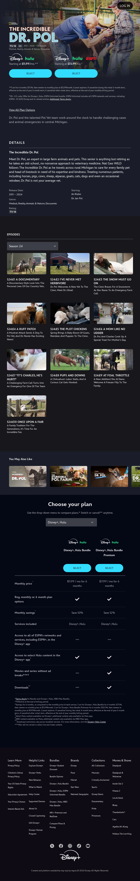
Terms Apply (21, 699)
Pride (94, 808)
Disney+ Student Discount (57, 767)
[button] (38, 760)
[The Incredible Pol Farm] (68, 476)
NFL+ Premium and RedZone (58, 814)
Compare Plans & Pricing (57, 825)
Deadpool (117, 765)
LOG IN (125, 5)
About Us (33, 808)
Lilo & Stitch (118, 798)
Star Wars (75, 787)
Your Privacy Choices (16, 802)
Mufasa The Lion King (122, 834)
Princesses (96, 816)
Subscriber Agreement (17, 794)
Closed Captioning (37, 816)
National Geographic (80, 794)
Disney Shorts (97, 794)
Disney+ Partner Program (36, 832)
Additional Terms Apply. (60, 99)
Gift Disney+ (34, 823)
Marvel (74, 780)
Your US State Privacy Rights (17, 786)
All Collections (98, 765)
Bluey (115, 805)
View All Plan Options (22, 110)
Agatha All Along (120, 826)
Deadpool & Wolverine (118, 775)
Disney (73, 765)
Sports (94, 787)
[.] (52, 846)
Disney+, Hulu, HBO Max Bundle (58, 804)
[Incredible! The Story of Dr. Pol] (27, 476)
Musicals (95, 773)
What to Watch (35, 787)
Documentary (97, 801)
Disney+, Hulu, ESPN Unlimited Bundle (59, 793)
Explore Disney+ (36, 765)
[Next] (134, 476)
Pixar (73, 773)
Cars (114, 819)
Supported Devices (37, 801)
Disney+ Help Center (97, 722)
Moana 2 (116, 791)
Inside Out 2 (118, 784)
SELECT (30, 73)
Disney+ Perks (35, 773)
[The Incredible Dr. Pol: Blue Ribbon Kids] (109, 476)
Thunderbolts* (119, 812)
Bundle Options (56, 776)
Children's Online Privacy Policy (15, 775)
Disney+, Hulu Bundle (59, 784)
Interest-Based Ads (16, 809)
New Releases (35, 780)
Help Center (34, 794)
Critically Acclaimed (100, 780)
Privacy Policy (13, 765)
